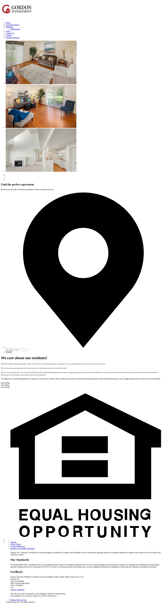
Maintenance (15, 29)
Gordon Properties (12, 38)
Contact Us (10, 33)
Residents (9, 27)
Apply (8, 31)
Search (9, 352)
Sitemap (13, 542)
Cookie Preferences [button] (17, 546)
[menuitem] (83, 23)
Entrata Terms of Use (18, 600)
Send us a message (17, 590)
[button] (85, 540)
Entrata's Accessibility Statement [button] (22, 549)
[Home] (17, 17)
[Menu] (2, 19)
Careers (8, 35)
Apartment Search (12, 25)
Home (8, 23)
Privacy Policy (15, 544)
